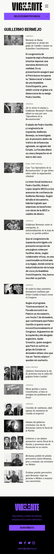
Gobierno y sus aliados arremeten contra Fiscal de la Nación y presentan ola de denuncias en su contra (39, 443)
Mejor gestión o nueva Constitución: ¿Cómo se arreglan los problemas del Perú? (38, 393)
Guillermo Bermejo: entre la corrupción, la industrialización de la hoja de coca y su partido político (40, 229)
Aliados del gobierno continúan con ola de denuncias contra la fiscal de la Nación (39, 426)
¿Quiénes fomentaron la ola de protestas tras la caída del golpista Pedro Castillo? (39, 374)
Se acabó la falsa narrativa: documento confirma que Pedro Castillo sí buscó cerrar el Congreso (39, 293)
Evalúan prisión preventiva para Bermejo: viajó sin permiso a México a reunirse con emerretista (39, 476)
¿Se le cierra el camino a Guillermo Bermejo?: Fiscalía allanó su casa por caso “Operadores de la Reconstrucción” (39, 114)
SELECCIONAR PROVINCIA (27, 16)
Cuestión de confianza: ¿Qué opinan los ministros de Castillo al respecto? (39, 411)
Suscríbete (27, 527)
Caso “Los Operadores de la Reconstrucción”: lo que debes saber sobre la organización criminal (39, 172)
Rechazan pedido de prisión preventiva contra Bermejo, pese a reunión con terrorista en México (39, 460)
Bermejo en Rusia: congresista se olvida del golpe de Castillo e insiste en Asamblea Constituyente (39, 44)
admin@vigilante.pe (27, 548)
